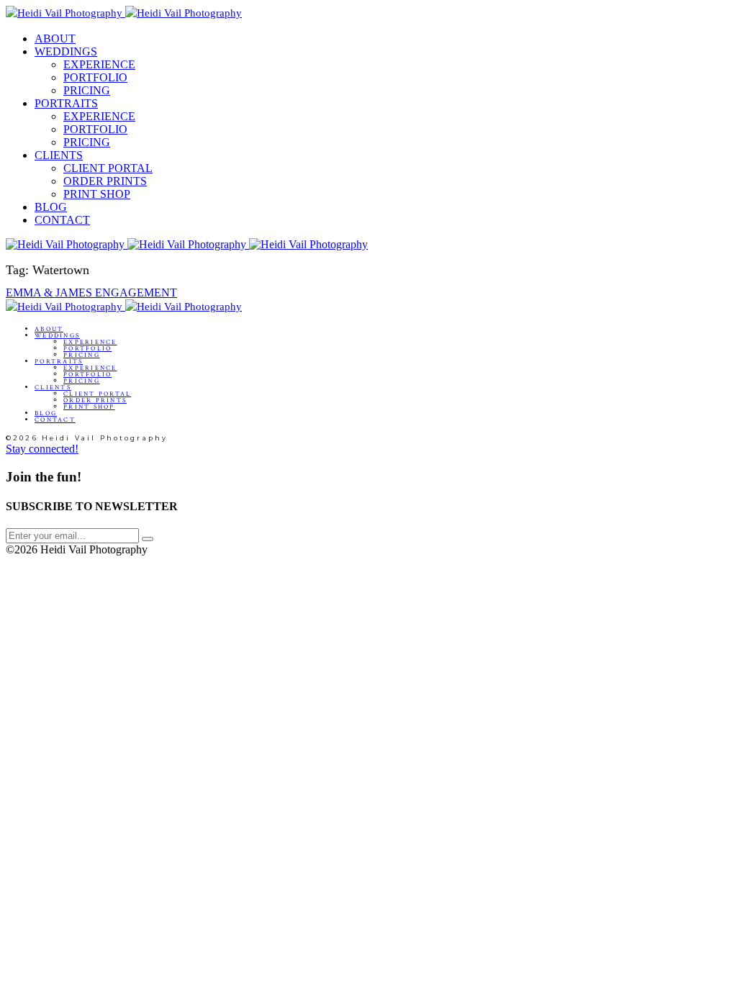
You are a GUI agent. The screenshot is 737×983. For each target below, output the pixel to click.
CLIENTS (59, 155)
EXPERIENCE (99, 64)
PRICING (86, 90)
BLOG (51, 207)
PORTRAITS (66, 103)
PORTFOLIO (95, 77)
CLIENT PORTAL (108, 168)
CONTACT (62, 220)
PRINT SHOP (96, 194)
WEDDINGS (66, 51)
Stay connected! (42, 449)
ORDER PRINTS (105, 181)
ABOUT (55, 38)
